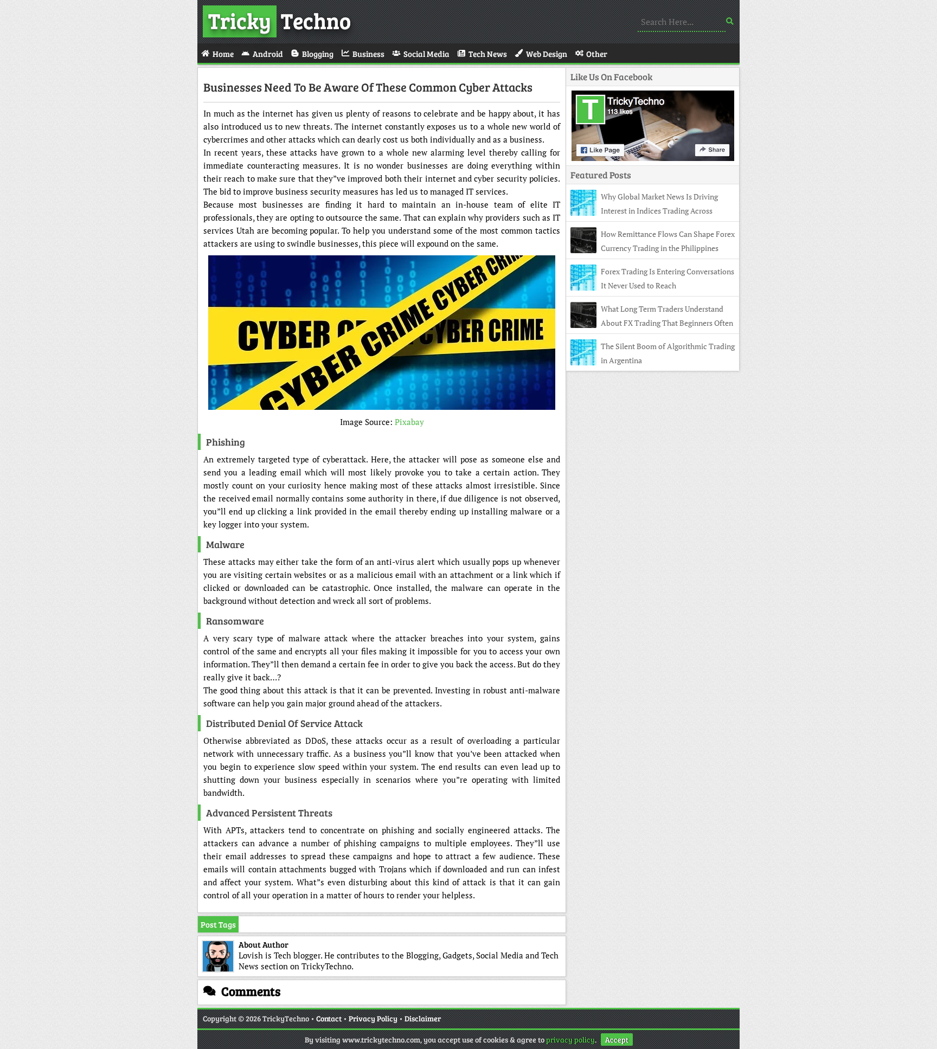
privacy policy (570, 1039)
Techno (279, 20)
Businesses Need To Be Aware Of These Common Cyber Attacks (367, 87)
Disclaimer (423, 1018)
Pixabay (409, 421)
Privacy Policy (373, 1018)
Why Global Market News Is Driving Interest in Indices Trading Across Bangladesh (644, 210)
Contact (329, 1018)
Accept (616, 1039)
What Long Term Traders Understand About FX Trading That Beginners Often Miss (651, 323)
